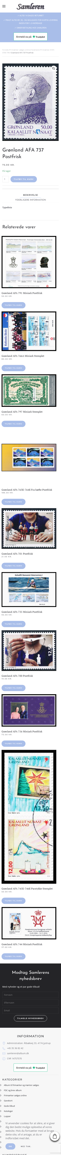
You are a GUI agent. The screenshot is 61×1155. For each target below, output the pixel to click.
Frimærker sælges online (20, 50)
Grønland (35, 50)
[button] (3, 6)
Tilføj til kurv (24, 179)
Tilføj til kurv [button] (13, 305)
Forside (5, 50)
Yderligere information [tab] (30, 200)
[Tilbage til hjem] (30, 6)
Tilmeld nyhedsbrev (30, 1018)
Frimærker (45, 50)
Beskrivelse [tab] (30, 195)
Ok (10, 1146)
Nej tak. (26, 1146)
